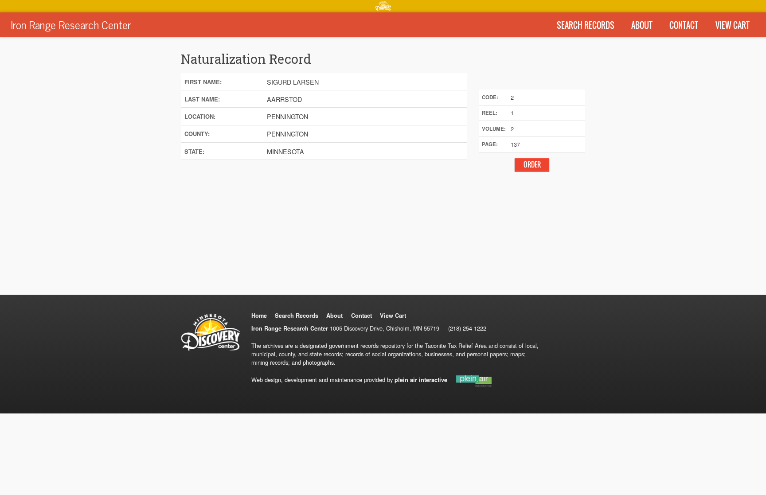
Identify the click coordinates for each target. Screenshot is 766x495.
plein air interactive (421, 380)
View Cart (732, 25)
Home (259, 316)
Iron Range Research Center (71, 24)
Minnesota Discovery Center (383, 6)
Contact (683, 25)
